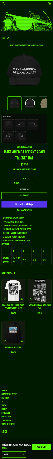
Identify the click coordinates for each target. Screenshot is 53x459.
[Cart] (50, 3)
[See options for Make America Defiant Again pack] (31, 299)
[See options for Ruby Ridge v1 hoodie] (5, 341)
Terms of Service (8, 424)
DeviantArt (5, 413)
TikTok (4, 405)
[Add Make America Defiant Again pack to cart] (48, 299)
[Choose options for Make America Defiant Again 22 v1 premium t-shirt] (21, 299)
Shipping (16, 169)
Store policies (7, 420)
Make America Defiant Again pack (40, 307)
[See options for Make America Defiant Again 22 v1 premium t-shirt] (5, 299)
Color (24, 178)
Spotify (4, 409)
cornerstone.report (9, 394)
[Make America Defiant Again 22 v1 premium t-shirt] (13, 291)
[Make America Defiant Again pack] (40, 291)
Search (4, 390)
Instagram (5, 398)
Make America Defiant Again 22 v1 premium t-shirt (13, 307)
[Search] (3, 3)
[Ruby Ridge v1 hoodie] (13, 333)
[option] (14, 103)
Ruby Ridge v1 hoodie (13, 347)
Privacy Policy (7, 416)
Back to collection (24, 147)
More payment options (24, 210)
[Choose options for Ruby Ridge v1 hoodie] (21, 341)
